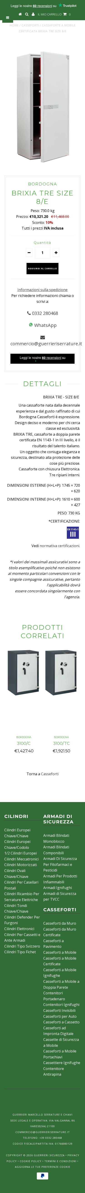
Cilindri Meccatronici (21, 859)
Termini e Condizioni (60, 1161)
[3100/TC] (61, 696)
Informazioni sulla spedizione (42, 289)
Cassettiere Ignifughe (61, 1062)
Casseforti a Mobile (59, 952)
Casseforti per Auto (60, 1016)
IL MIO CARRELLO (54, 14)
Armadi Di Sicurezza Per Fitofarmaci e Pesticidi (60, 864)
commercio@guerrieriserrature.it (46, 344)
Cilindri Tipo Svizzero (22, 946)
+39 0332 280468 (50, 1137)
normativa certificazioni (59, 545)
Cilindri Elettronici (19, 928)
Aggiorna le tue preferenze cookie (42, 1166)
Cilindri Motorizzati (20, 864)
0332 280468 (44, 313)
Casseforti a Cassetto (61, 1022)
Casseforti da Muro (59, 923)
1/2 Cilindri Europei (20, 853)
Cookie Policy (30, 1161)
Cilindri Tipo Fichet (20, 951)
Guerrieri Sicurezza (49, 1155)
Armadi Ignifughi (57, 887)
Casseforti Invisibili (59, 1010)
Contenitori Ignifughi (61, 1004)
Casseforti (30, 25)
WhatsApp (45, 325)
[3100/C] (23, 696)
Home (14, 25)
